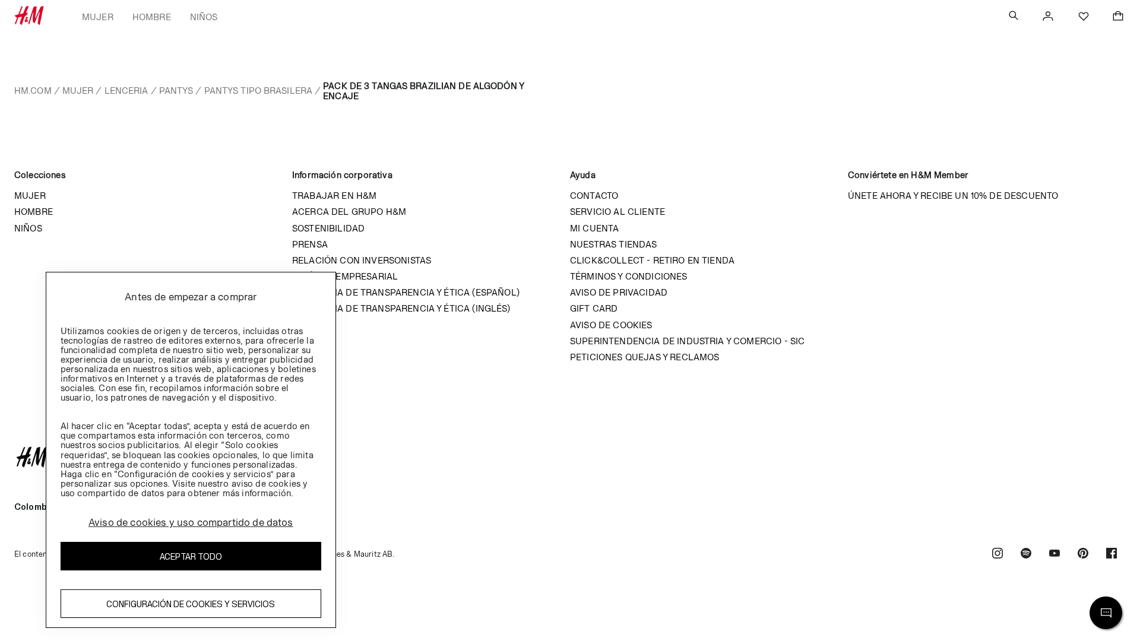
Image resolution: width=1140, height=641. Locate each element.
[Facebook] (1111, 554)
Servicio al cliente (617, 212)
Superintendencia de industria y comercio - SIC (687, 341)
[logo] (570, 457)
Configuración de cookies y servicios (190, 604)
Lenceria (126, 90)
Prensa (310, 244)
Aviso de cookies (611, 325)
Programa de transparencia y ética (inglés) (401, 308)
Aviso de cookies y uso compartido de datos (190, 522)
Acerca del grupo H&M (349, 212)
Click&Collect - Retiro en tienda (652, 260)
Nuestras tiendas (613, 244)
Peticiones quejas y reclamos (644, 357)
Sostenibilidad (328, 228)
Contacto (594, 196)
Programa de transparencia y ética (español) (406, 292)
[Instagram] (997, 554)
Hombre (151, 17)
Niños (204, 17)
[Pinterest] (1083, 554)
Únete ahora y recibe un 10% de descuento (953, 196)
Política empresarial (345, 276)
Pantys (176, 90)
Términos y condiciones (629, 276)
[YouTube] (1054, 554)
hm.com (33, 90)
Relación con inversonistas (361, 260)
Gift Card (594, 308)
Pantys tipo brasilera (258, 90)
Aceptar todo (191, 556)
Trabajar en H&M (334, 196)
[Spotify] (1026, 554)
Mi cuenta (594, 228)
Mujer (97, 17)
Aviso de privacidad (618, 292)
